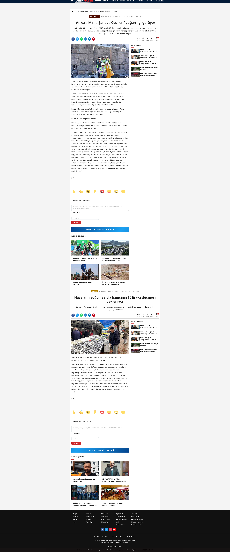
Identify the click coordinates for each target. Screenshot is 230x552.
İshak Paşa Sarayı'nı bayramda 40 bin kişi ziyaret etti (113, 283)
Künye (107, 537)
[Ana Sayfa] (72, 11)
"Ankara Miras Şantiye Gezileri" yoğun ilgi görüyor (104, 11)
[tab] (76, 200)
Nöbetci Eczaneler (137, 522)
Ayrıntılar (144, 550)
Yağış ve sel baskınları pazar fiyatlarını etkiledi (113, 504)
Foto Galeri (104, 514)
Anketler (134, 514)
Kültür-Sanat (84, 11)
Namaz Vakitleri (136, 525)
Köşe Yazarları (105, 519)
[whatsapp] (81, 39)
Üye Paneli (119, 514)
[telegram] (85, 39)
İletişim (113, 537)
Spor (74, 522)
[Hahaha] (109, 188)
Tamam (151, 550)
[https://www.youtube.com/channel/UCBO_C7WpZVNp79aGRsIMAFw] (114, 529)
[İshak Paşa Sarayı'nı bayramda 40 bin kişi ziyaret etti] (115, 272)
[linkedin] (89, 39)
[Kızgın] (102, 188)
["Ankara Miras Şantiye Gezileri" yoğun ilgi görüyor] (100, 61)
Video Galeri (105, 516)
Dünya (75, 514)
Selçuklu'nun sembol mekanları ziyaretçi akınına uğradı (114, 259)
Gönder (76, 222)
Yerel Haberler (120, 516)
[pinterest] (93, 39)
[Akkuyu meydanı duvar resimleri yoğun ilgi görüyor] (85, 247)
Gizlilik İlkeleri (131, 537)
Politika (88, 519)
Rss (95, 537)
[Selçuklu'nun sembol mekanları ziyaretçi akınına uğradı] (115, 247)
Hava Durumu (135, 516)
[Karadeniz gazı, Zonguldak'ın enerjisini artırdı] (85, 468)
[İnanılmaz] (116, 188)
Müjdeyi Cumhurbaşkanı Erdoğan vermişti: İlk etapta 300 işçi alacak (85, 504)
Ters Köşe (89, 522)
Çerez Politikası (121, 537)
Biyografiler (104, 522)
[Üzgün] (123, 188)
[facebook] (73, 39)
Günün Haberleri (121, 519)
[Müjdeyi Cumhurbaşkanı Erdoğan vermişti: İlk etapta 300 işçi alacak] (85, 492)
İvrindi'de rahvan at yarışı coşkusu (82, 283)
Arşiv (117, 522)
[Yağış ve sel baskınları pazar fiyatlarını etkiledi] (115, 492)
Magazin (75, 519)
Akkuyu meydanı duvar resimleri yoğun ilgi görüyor (85, 259)
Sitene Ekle (100, 537)
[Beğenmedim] (95, 188)
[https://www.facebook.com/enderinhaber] (102, 529)
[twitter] (77, 39)
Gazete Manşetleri (137, 519)
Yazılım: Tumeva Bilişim (114, 546)
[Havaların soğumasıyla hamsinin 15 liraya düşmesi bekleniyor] (100, 337)
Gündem (75, 516)
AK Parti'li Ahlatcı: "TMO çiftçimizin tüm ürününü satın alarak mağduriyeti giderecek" (113, 480)
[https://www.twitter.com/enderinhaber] (106, 529)
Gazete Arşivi (120, 525)
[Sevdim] (88, 188)
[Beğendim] (74, 188)
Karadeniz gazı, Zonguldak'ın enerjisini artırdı (84, 480)
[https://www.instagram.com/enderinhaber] (110, 529)
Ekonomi (89, 514)
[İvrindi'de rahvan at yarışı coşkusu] (85, 272)
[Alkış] (81, 188)
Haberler (77, 11)
